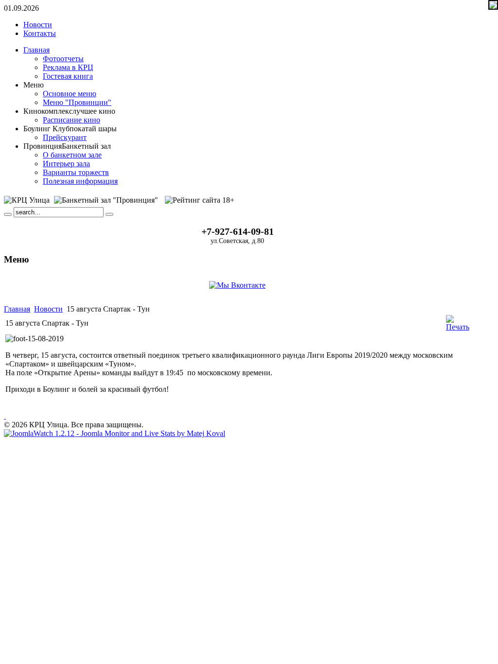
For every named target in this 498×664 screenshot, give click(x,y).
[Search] (8, 214)
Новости (48, 309)
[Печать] (457, 327)
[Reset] (109, 214)
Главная (17, 309)
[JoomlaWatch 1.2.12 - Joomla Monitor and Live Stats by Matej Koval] (114, 433)
